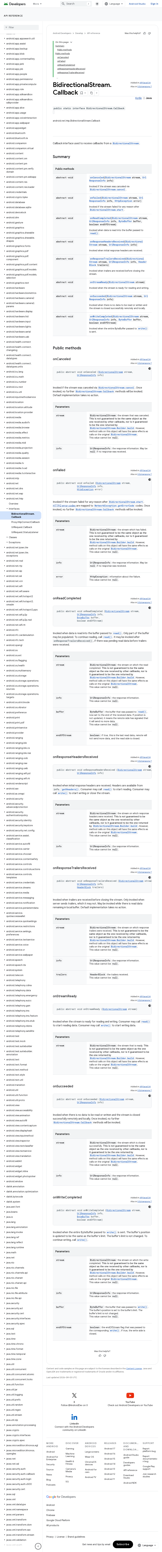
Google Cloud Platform (58, 1520)
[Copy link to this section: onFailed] (68, 470)
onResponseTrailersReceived (107, 258)
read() (94, 233)
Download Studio (128, 1476)
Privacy (69, 1476)
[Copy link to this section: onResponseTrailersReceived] (99, 868)
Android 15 (109, 1458)
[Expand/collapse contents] (71, 42)
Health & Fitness (70, 1462)
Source (49, 1469)
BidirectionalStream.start (106, 209)
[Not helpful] (149, 33)
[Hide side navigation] (38, 1546)
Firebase (50, 1515)
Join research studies (149, 1475)
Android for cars (91, 1470)
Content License (134, 1368)
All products (52, 1525)
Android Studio (137, 3)
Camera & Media (71, 1470)
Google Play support (149, 1467)
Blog (48, 1479)
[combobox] (76, 4)
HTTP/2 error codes (64, 505)
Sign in (154, 3)
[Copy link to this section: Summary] (73, 157)
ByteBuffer (125, 221)
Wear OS (89, 1456)
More (36, 3)
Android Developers (62, 33)
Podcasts (50, 1484)
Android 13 (109, 1468)
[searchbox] (21, 27)
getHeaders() (70, 789)
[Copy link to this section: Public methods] (84, 348)
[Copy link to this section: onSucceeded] (76, 1086)
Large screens (92, 1451)
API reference (13, 15)
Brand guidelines (76, 1537)
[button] (20, 38)
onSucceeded (98, 296)
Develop (79, 33)
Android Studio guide (131, 1456)
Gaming (70, 1448)
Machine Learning (70, 1455)
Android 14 (109, 1463)
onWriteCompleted (101, 316)
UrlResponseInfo (99, 221)
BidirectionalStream (126, 143)
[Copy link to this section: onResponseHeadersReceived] (101, 757)
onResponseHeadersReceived (107, 241)
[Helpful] (144, 33)
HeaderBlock (84, 887)
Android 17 (109, 1448)
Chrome (50, 1510)
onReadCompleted (100, 218)
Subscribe (123, 1544)
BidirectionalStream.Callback (95, 391)
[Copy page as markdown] (92, 93)
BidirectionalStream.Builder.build (112, 428)
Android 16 (109, 1453)
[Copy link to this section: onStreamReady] (80, 996)
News (49, 1474)
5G (67, 1481)
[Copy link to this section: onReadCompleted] (84, 598)
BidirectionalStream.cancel (107, 189)
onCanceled (97, 177)
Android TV (90, 1477)
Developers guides (129, 1463)
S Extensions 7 (144, 86)
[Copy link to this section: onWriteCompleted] (85, 1197)
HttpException (123, 200)
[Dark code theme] (150, 368)
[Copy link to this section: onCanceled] (74, 359)
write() (142, 328)
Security (50, 1464)
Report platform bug (149, 1450)
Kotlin (138, 98)
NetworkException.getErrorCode (114, 505)
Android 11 (109, 1479)
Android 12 (109, 1474)
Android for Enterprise (52, 1458)
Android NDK (130, 1482)
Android (50, 1451)
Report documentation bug (150, 1459)
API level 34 (145, 82)
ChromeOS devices (90, 1463)
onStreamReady (99, 282)
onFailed (95, 197)
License (61, 1537)
